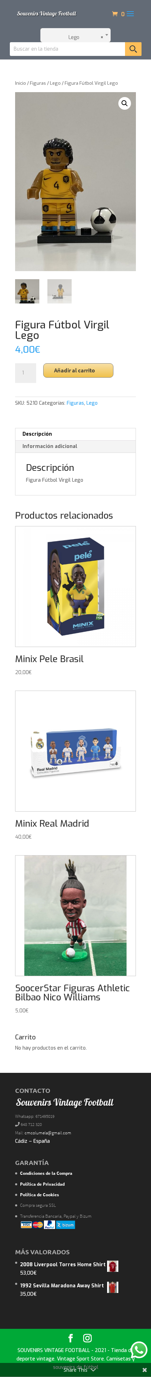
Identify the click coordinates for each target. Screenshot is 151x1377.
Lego (55, 83)
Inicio (20, 83)
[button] (124, 103)
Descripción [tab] (37, 434)
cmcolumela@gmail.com (48, 1133)
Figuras (38, 83)
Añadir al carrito (74, 370)
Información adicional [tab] (49, 446)
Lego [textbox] (84, 37)
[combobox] (75, 35)
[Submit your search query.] (133, 49)
